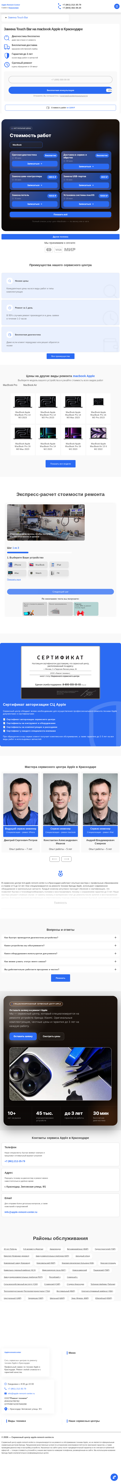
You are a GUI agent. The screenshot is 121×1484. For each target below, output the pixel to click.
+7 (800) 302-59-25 (72, 8)
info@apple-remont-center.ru (21, 1212)
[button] (55, 859)
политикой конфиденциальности (74, 96)
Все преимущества (60, 356)
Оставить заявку (23, 1036)
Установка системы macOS (78, 195)
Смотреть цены (51, 1036)
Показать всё (60, 214)
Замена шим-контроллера (27, 176)
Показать (60, 978)
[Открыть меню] (117, 6)
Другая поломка (60, 237)
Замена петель (20, 195)
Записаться (33, 163)
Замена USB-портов (74, 176)
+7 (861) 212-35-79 (72, 5)
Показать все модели (60, 464)
